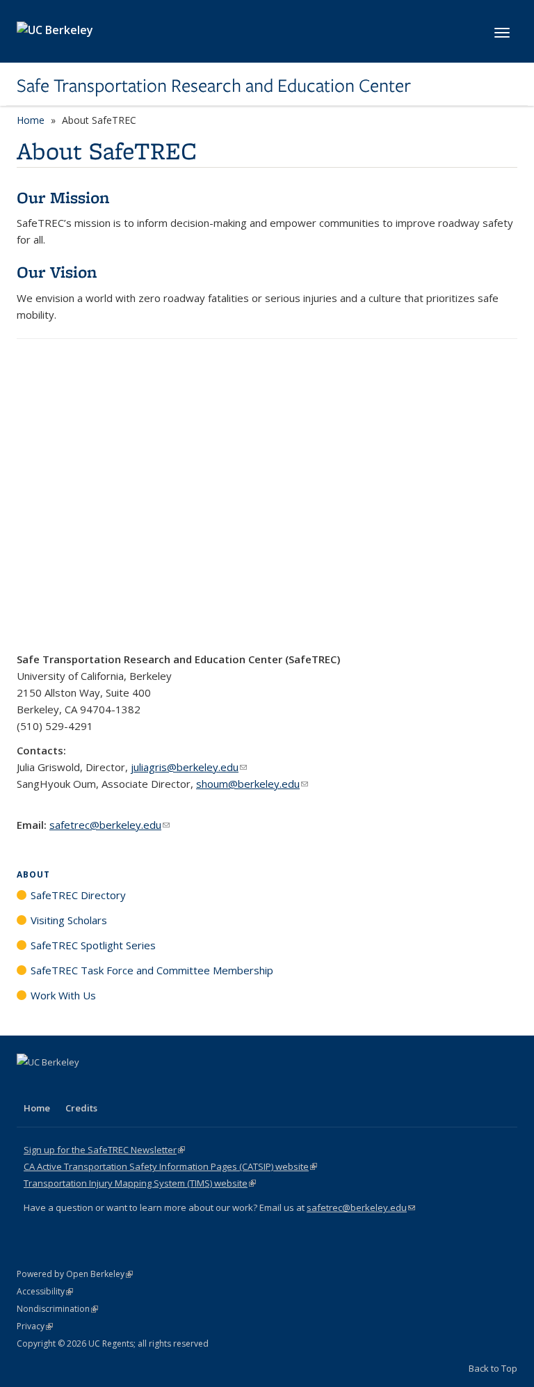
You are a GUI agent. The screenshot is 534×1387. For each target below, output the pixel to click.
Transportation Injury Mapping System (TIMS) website (140, 1183)
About (33, 874)
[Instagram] (110, 1085)
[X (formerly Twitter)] (29, 1085)
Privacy (35, 1326)
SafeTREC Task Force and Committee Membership (152, 970)
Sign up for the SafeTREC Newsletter (104, 1149)
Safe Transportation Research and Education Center (214, 85)
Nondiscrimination (57, 1309)
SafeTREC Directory (78, 895)
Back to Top (493, 1368)
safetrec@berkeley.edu (109, 825)
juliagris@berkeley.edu (189, 767)
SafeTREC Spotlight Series (93, 945)
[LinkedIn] (56, 1085)
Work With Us (63, 995)
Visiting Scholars (69, 920)
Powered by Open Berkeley (75, 1274)
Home (30, 120)
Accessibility (45, 1291)
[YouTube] (83, 1085)
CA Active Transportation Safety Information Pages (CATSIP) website (170, 1166)
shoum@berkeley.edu (252, 784)
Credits (81, 1108)
